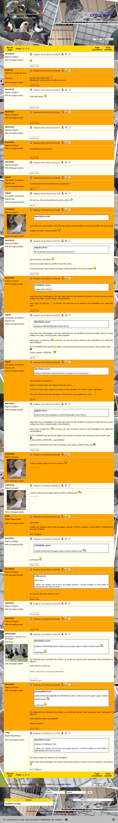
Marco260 (101, 19)
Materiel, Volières (46, 39)
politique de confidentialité (80, 811)
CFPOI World (12, 39)
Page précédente (97, 49)
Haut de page (10, 775)
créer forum (31, 811)
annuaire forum (61, 811)
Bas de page (10, 49)
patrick (110, 19)
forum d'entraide (45, 811)
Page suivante (108, 49)
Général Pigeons (28, 39)
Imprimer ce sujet (13, 804)
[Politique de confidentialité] (66, 819)
